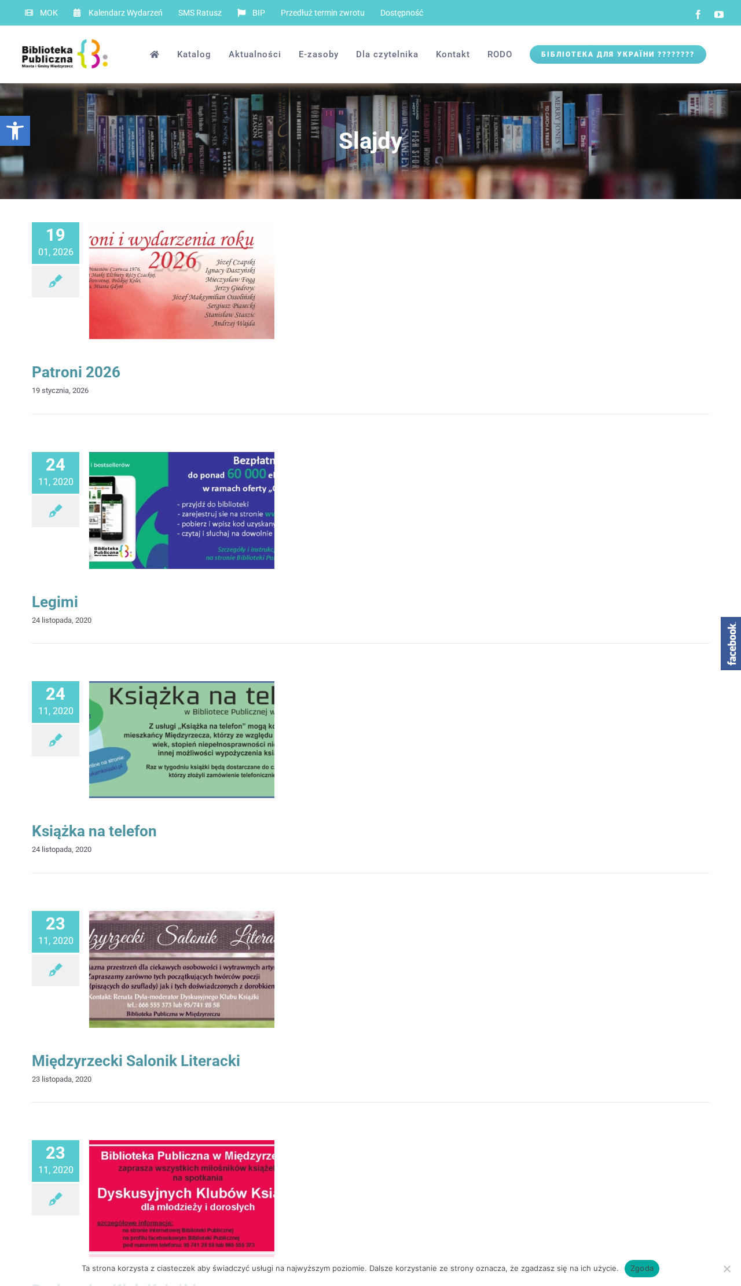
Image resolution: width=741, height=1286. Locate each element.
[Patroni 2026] (181, 280)
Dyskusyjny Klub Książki (163, 1199)
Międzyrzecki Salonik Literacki (163, 969)
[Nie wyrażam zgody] (726, 1268)
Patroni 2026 (163, 281)
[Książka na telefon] (181, 739)
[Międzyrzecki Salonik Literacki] (181, 969)
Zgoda (642, 1268)
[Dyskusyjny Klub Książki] (181, 1198)
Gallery (201, 281)
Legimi (55, 602)
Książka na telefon (163, 740)
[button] (15, 131)
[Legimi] (181, 510)
